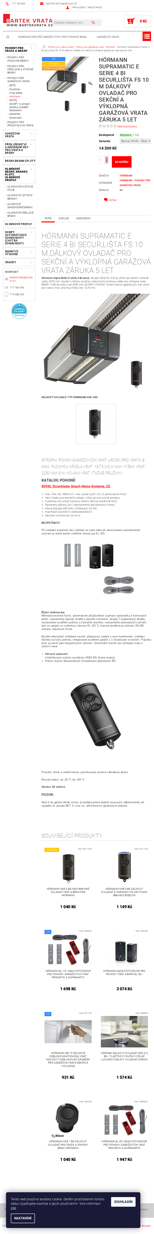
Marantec (15, 113)
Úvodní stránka (8, 37)
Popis (48, 218)
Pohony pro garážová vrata (18, 79)
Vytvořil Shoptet (141, 1225)
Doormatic (15, 117)
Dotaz (113, 200)
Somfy (13, 100)
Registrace (95, 7)
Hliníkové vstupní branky (19, 197)
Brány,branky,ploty (17, 160)
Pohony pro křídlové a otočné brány (20, 69)
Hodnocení (83, 218)
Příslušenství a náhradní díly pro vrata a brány (17, 148)
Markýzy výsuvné (11, 253)
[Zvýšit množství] (106, 158)
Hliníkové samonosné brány (20, 206)
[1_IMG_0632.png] (96, 421)
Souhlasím (123, 1202)
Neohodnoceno (127, 126)
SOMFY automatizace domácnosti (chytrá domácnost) (16, 237)
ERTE (12, 85)
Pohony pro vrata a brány (16, 49)
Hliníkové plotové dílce (20, 188)
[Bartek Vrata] (28, 19)
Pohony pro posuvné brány (18, 59)
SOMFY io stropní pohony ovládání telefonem (19, 107)
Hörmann (14, 96)
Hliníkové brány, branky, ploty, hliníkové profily (16, 174)
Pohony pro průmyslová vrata (20, 124)
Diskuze (64, 218)
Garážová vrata (108, 36)
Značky (10, 262)
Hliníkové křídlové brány (20, 214)
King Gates (15, 92)
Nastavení (22, 1218)
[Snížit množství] (106, 162)
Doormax (14, 89)
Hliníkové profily (18, 224)
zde (13, 1208)
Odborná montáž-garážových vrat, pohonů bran (52, 36)
